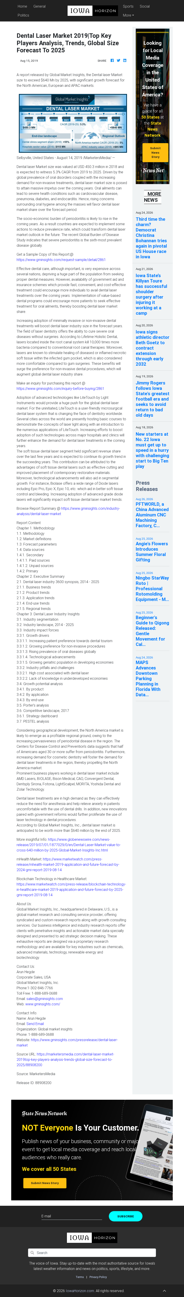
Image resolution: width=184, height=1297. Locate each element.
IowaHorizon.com (80, 1291)
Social (145, 6)
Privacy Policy (98, 1277)
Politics (23, 15)
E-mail (46, 1216)
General (39, 6)
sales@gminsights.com (44, 998)
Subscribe (125, 1216)
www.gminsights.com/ (42, 1004)
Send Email (35, 1023)
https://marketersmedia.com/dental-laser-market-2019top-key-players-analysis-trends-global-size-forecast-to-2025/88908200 (65, 1059)
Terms (80, 1277)
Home (23, 6)
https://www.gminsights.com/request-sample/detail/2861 (61, 259)
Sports (128, 6)
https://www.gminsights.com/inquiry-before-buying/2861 (60, 388)
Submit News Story (155, 152)
